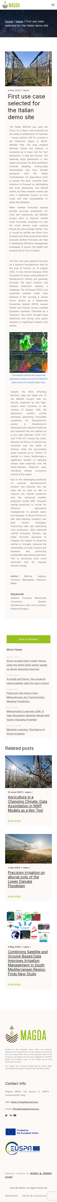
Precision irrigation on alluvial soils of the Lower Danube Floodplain (26, 879)
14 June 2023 (15, 792)
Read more (14, 821)
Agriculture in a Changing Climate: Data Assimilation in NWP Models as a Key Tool (27, 803)
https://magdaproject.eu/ (24, 1102)
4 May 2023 (14, 90)
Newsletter (11, 1195)
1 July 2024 (14, 867)
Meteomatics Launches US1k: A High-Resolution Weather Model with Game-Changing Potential (28, 715)
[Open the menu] (53, 4)
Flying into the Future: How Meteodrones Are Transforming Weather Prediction (25, 697)
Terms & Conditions (34, 1195)
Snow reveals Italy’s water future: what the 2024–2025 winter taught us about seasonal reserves (27, 665)
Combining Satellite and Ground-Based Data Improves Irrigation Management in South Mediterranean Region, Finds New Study (28, 963)
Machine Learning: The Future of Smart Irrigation (26, 731)
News (19, 21)
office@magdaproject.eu (26, 1108)
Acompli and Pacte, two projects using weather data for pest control (28, 681)
